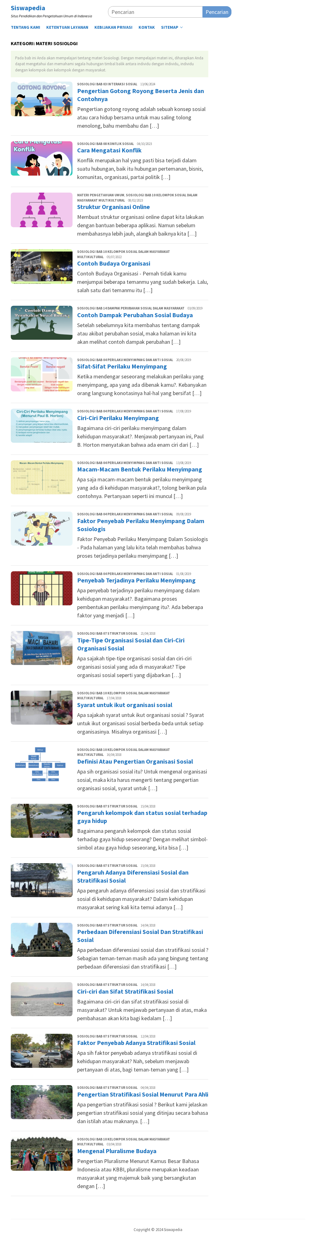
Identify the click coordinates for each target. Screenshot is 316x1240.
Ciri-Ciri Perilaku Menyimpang (118, 418)
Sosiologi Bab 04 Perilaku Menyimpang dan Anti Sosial (125, 360)
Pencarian (217, 11)
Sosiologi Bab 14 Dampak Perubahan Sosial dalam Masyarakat (131, 308)
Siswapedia (28, 7)
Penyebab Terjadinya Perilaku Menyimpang (136, 580)
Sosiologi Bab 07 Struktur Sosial (107, 633)
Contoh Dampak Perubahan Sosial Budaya (135, 315)
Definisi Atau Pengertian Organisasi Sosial (135, 761)
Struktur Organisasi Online (113, 207)
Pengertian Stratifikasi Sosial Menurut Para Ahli (142, 1094)
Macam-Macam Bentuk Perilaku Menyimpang (139, 469)
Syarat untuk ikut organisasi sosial (124, 705)
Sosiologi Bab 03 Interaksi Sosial (107, 84)
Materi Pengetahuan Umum (100, 195)
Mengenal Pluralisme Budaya (116, 1151)
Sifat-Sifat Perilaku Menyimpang (122, 366)
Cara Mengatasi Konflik (109, 150)
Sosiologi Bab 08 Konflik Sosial (105, 144)
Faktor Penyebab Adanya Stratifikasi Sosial (136, 1042)
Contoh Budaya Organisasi (113, 263)
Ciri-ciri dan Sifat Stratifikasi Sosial (125, 991)
